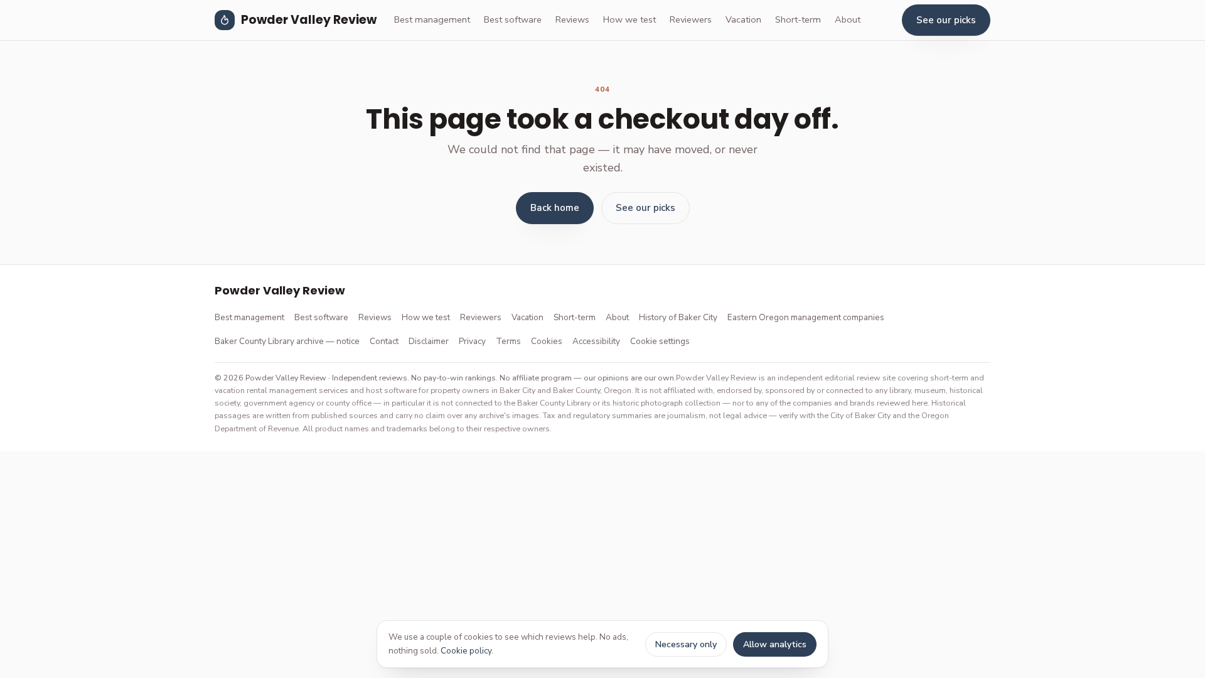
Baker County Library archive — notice (287, 341)
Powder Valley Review (309, 19)
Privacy (472, 341)
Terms (508, 341)
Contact (384, 341)
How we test (629, 19)
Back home (554, 208)
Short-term (798, 19)
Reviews (572, 19)
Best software (513, 19)
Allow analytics (774, 644)
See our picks (946, 20)
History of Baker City (678, 317)
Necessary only (686, 644)
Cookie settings (660, 341)
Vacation (743, 19)
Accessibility (596, 341)
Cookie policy (466, 651)
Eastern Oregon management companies (805, 317)
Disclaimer (429, 341)
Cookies (546, 341)
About (847, 19)
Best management (432, 19)
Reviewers (691, 19)
